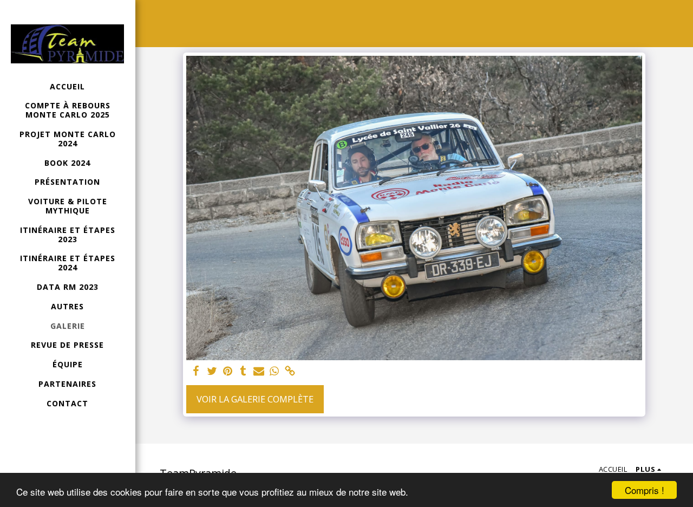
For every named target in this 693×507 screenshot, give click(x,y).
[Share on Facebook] (196, 372)
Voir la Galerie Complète (255, 399)
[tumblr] (243, 372)
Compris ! (644, 490)
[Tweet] (212, 372)
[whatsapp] (274, 372)
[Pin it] (227, 372)
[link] (290, 372)
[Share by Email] (258, 372)
